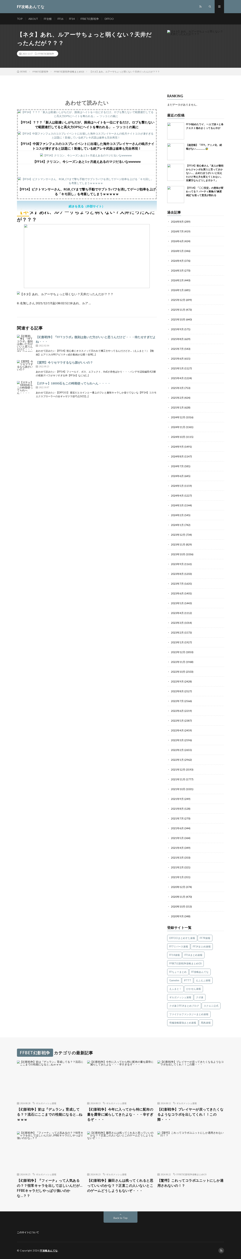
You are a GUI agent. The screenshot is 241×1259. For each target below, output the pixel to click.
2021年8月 (177, 808)
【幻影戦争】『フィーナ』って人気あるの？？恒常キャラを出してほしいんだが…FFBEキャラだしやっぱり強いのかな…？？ (49, 1188)
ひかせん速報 (193, 988)
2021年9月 (177, 798)
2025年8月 (177, 339)
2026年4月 (177, 260)
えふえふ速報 (203, 980)
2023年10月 (178, 554)
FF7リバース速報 (178, 946)
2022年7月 (177, 701)
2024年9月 (177, 446)
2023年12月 (178, 534)
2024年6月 (177, 476)
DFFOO (109, 18)
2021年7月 (177, 818)
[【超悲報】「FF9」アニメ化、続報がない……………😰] (175, 151)
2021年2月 (177, 867)
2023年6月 (177, 593)
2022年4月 (177, 730)
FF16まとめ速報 (193, 954)
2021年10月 (178, 789)
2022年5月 (177, 720)
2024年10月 (178, 436)
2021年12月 (178, 769)
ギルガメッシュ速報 (180, 997)
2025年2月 (177, 397)
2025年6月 (177, 358)
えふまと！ (175, 988)
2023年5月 (177, 603)
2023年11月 (178, 544)
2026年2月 (177, 280)
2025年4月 (177, 378)
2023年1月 (177, 642)
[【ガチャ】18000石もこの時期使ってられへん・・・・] (25, 389)
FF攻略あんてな (200, 971)
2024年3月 (177, 505)
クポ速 (199, 997)
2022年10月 (178, 671)
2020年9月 (177, 916)
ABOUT (33, 18)
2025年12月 (178, 299)
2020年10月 (178, 906)
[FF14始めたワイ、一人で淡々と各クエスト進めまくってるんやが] (175, 130)
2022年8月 (177, 691)
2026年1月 (177, 290)
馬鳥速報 (206, 1022)
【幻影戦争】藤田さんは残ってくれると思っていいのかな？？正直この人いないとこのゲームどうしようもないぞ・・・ (120, 1185)
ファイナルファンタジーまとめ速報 (188, 1014)
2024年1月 (177, 524)
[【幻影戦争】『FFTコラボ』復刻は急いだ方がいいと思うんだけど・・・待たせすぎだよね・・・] (25, 343)
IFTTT (187, 980)
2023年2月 (177, 632)
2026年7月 (177, 231)
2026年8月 (177, 221)
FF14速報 (174, 954)
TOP (20, 18)
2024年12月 (178, 417)
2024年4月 (177, 495)
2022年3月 (177, 740)
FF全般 (48, 18)
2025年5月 (177, 368)
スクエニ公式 (211, 1005)
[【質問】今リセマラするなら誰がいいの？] (25, 368)
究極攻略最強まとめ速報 (182, 1022)
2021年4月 (177, 847)
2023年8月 (177, 573)
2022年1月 (177, 759)
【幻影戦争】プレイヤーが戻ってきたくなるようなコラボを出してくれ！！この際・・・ (190, 1114)
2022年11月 (178, 661)
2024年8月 (177, 456)
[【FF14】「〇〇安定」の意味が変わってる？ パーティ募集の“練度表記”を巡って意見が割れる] (175, 194)
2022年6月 (177, 710)
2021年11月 (178, 779)
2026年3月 (177, 270)
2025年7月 (177, 348)
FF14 (72, 18)
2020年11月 (178, 896)
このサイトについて (28, 1232)
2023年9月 (177, 564)
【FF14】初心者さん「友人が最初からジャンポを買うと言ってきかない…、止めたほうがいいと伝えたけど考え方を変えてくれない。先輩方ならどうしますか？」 (204, 173)
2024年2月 (177, 515)
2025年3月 (177, 387)
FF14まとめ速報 (202, 946)
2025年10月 (178, 319)
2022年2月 (177, 750)
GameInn (174, 980)
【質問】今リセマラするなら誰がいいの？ (64, 362)
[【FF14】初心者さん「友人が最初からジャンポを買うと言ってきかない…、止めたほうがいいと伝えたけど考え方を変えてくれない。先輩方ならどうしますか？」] (175, 172)
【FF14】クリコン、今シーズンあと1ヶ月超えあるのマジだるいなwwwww (87, 162)
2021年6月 (177, 828)
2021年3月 (177, 857)
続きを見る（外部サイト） (87, 206)
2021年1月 (177, 877)
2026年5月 (177, 251)
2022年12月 (178, 652)
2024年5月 (177, 485)
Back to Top (121, 1217)
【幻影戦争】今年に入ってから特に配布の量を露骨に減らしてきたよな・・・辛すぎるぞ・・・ (120, 1114)
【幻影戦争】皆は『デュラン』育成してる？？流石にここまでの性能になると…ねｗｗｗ (49, 1114)
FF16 (60, 18)
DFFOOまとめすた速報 (182, 937)
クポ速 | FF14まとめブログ (184, 1005)
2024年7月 (177, 466)
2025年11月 (178, 309)
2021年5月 (177, 838)
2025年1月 (177, 407)
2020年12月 (178, 887)
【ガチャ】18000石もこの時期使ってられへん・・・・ (73, 383)
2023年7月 (177, 583)
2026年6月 (177, 241)
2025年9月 (177, 329)
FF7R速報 (205, 937)
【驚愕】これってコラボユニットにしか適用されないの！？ (190, 1182)
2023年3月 (177, 622)
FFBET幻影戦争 (90, 18)
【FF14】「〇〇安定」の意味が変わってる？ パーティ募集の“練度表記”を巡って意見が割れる (204, 191)
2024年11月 (178, 427)
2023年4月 (177, 613)
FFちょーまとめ (178, 971)
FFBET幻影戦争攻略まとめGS (185, 963)
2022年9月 (177, 681)
